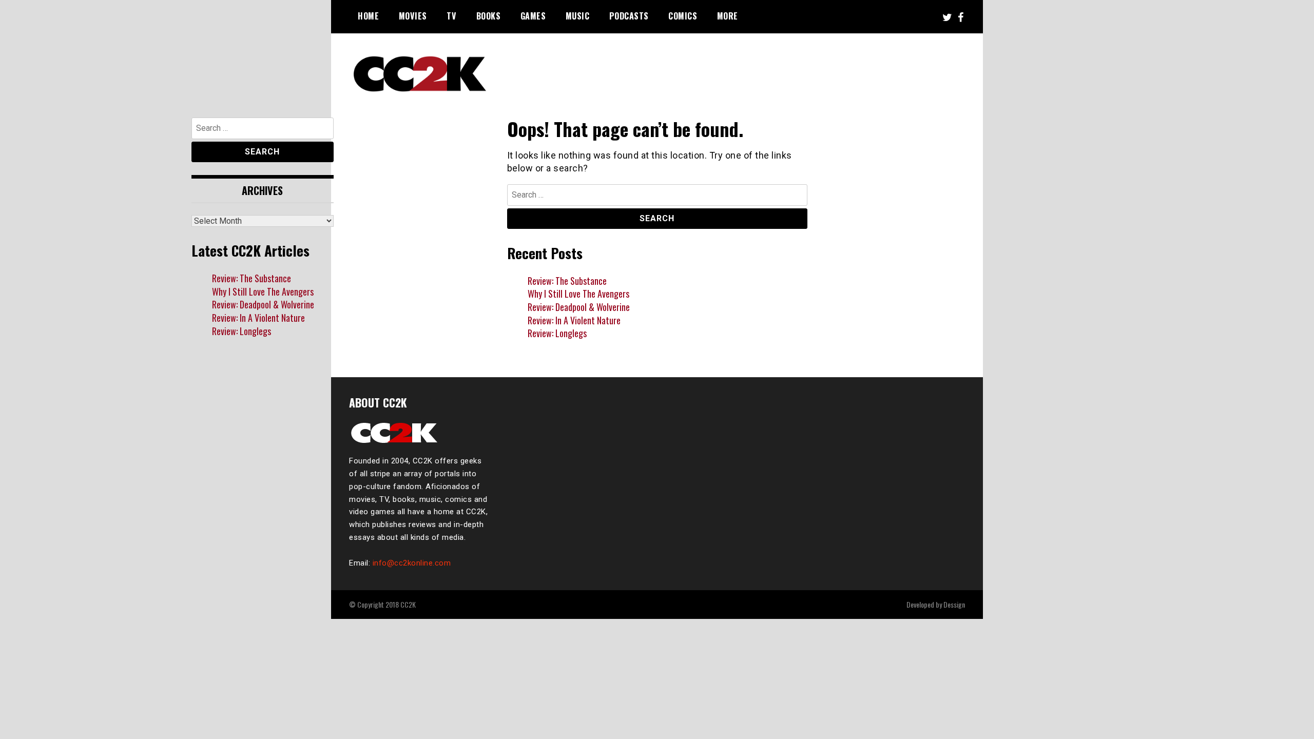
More (727, 16)
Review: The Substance (567, 280)
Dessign (954, 604)
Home (368, 16)
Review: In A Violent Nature (574, 320)
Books (488, 16)
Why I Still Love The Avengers (578, 293)
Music (578, 16)
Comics (682, 16)
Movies (413, 16)
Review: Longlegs (557, 333)
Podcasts (629, 16)
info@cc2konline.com (412, 563)
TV (451, 16)
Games (533, 16)
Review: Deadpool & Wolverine (579, 307)
